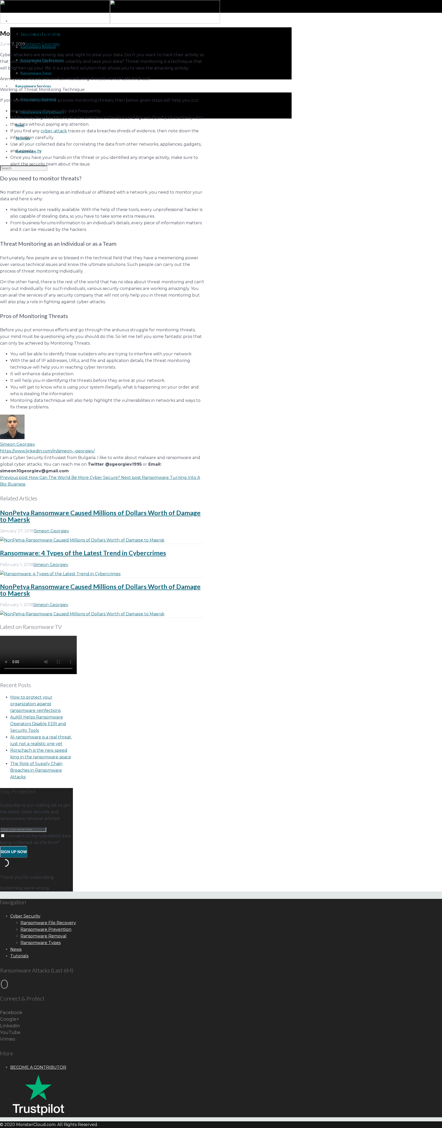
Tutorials (19, 956)
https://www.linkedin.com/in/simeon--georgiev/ (47, 451)
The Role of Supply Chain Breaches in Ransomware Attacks (36, 770)
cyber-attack (54, 130)
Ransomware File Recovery (48, 922)
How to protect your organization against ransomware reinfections (35, 704)
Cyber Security (25, 916)
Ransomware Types (40, 942)
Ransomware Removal (43, 936)
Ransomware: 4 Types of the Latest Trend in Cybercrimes (83, 553)
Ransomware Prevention (45, 929)
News (15, 949)
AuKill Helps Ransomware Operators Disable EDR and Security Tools (38, 724)
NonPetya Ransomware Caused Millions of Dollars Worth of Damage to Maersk (100, 516)
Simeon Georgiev (42, 44)
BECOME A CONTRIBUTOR (38, 1067)
